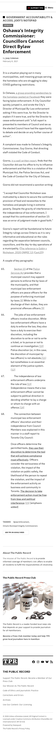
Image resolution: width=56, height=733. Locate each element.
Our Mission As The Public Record (18, 686)
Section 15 (20, 269)
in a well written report (24, 160)
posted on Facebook (29, 96)
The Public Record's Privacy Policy (16, 728)
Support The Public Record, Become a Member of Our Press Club (27, 679)
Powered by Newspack (12, 725)
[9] (42, 308)
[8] (21, 300)
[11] (44, 358)
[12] (13, 369)
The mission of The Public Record (18, 558)
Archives (7, 700)
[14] (22, 407)
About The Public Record (17, 552)
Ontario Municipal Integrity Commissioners (20, 526)
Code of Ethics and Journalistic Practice (20, 690)
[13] (29, 384)
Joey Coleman (12, 58)
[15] (27, 503)
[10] (41, 346)
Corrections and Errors (13, 695)
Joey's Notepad (25, 20)
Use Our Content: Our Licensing (17, 704)
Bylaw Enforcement (21, 522)
